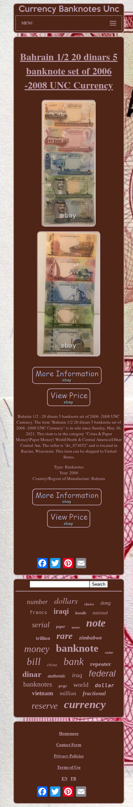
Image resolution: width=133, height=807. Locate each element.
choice (89, 604)
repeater (100, 664)
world (80, 684)
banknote (77, 648)
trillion (43, 638)
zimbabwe (90, 638)
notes (76, 627)
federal (102, 673)
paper (60, 626)
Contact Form (68, 744)
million (68, 693)
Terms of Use (69, 767)
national (100, 612)
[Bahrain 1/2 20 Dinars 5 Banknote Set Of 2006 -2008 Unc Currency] (68, 164)
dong (105, 603)
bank (74, 661)
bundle (80, 613)
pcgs (63, 685)
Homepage (69, 733)
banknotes (37, 684)
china (52, 664)
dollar (104, 685)
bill (34, 661)
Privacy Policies (69, 756)
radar (109, 652)
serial (41, 624)
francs (38, 613)
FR (73, 778)
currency (85, 704)
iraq (77, 675)
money (36, 648)
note (96, 623)
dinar (31, 674)
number (37, 602)
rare (64, 635)
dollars (66, 600)
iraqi (61, 611)
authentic (57, 676)
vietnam (42, 693)
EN (64, 778)
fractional (94, 693)
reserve (44, 706)
